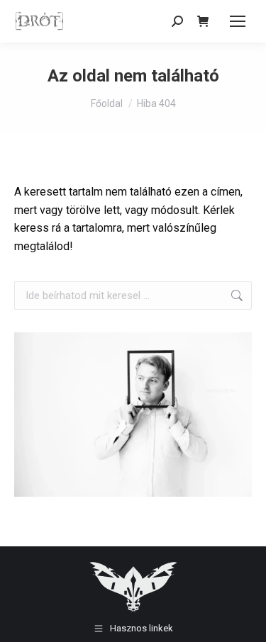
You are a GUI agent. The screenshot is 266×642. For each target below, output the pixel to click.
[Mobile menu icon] (237, 21)
